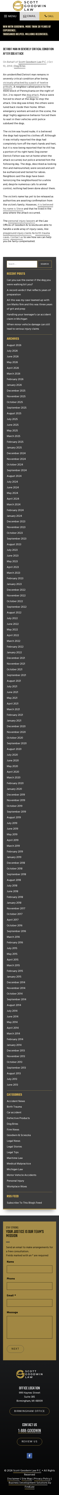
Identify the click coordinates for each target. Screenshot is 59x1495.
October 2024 (15, 465)
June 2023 (12, 556)
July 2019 (12, 823)
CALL (51, 16)
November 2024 (16, 459)
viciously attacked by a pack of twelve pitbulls (25, 85)
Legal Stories (14, 1147)
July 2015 (12, 948)
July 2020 (12, 755)
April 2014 (13, 1028)
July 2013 (12, 1079)
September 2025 (16, 408)
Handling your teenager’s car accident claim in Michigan (29, 317)
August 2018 (14, 880)
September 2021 (16, 675)
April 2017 (13, 920)
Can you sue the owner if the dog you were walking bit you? (29, 282)
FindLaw (29, 1487)
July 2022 (12, 618)
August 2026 (14, 345)
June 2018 (12, 891)
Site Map (26, 1479)
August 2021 (14, 681)
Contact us (16, 237)
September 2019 (16, 812)
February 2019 (15, 852)
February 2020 (15, 783)
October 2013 (14, 1062)
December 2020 (16, 726)
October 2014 (15, 994)
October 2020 (15, 738)
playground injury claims (17, 233)
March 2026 (13, 374)
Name (10, 1262)
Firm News (13, 1130)
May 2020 (12, 766)
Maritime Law (15, 1158)
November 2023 (16, 527)
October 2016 (14, 926)
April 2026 (13, 368)
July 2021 (12, 687)
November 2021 (16, 664)
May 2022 (12, 630)
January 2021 (14, 721)
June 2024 (13, 488)
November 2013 (16, 1056)
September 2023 (16, 539)
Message (12, 1312)
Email (11, 1295)
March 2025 (13, 436)
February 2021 (15, 715)
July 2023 (12, 550)
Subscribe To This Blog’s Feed (24, 1203)
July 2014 (12, 1011)
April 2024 (13, 499)
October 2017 (15, 914)
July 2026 (12, 351)
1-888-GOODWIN (29, 1430)
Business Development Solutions (28, 1483)
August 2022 (14, 613)
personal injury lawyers (21, 221)
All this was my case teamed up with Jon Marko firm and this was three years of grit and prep (29, 304)
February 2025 (15, 442)
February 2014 (15, 1039)
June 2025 (13, 425)
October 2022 (15, 601)
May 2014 (12, 1022)
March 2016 (13, 937)
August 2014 (14, 1005)
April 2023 (13, 567)
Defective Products (18, 1118)
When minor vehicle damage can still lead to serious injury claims (28, 327)
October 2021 (14, 670)
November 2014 (16, 988)
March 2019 (13, 846)
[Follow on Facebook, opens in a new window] (29, 1455)
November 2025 (16, 397)
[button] (9, 15)
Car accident (14, 1113)
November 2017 (16, 909)
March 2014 (13, 1034)
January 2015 (14, 977)
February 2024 (15, 510)
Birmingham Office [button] (29, 1411)
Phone (11, 1279)
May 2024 (12, 493)
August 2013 (14, 1074)
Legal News (13, 1141)
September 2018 (16, 874)
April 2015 (12, 960)
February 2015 (15, 971)
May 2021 (12, 698)
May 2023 (12, 561)
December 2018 (16, 863)
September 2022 (16, 607)
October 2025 (15, 402)
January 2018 (14, 903)
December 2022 (16, 590)
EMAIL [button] (31, 16)
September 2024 (17, 470)
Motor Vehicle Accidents (21, 1175)
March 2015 (13, 966)
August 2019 (14, 818)
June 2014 (12, 1017)
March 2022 (13, 641)
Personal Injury (15, 1181)
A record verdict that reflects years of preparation (29, 292)
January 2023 (14, 584)
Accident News (16, 1101)
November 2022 (16, 596)
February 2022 (15, 647)
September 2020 (17, 743)
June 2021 (12, 692)
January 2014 (14, 1045)
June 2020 (13, 761)
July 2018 (12, 886)
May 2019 (12, 835)
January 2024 (14, 516)
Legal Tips (13, 1152)
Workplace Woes (17, 1187)
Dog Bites (19, 66)
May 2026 (12, 362)
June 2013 (12, 1085)
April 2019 (12, 840)
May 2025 (12, 431)
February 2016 (15, 943)
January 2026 (14, 385)
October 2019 (14, 806)
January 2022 (14, 653)
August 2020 (14, 749)
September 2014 (16, 1000)
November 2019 (16, 800)
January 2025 (14, 448)
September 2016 (16, 931)
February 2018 (15, 897)
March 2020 (13, 778)
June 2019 (12, 829)
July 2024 (12, 482)
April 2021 (12, 704)
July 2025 (12, 419)
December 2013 (16, 1051)
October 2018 (14, 869)
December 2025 (16, 391)
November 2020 (16, 732)
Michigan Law (15, 1169)
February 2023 (15, 579)
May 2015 (12, 954)
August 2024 (14, 476)
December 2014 (16, 983)
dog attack (32, 95)
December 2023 (16, 522)
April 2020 (13, 772)
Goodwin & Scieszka (19, 1135)
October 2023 (15, 533)
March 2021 (13, 709)
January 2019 (14, 857)
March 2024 (14, 505)
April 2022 (13, 635)
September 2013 (16, 1068)
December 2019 (16, 795)
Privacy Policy (42, 1479)
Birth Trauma (14, 1107)
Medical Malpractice (19, 1164)
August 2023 (14, 544)
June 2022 (13, 624)
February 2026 (15, 379)
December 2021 (16, 658)
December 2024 (16, 453)
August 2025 (14, 414)
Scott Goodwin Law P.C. (32, 62)
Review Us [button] (30, 1441)
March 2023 (13, 573)
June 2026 (13, 357)
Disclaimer (13, 1479)
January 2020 (14, 789)
